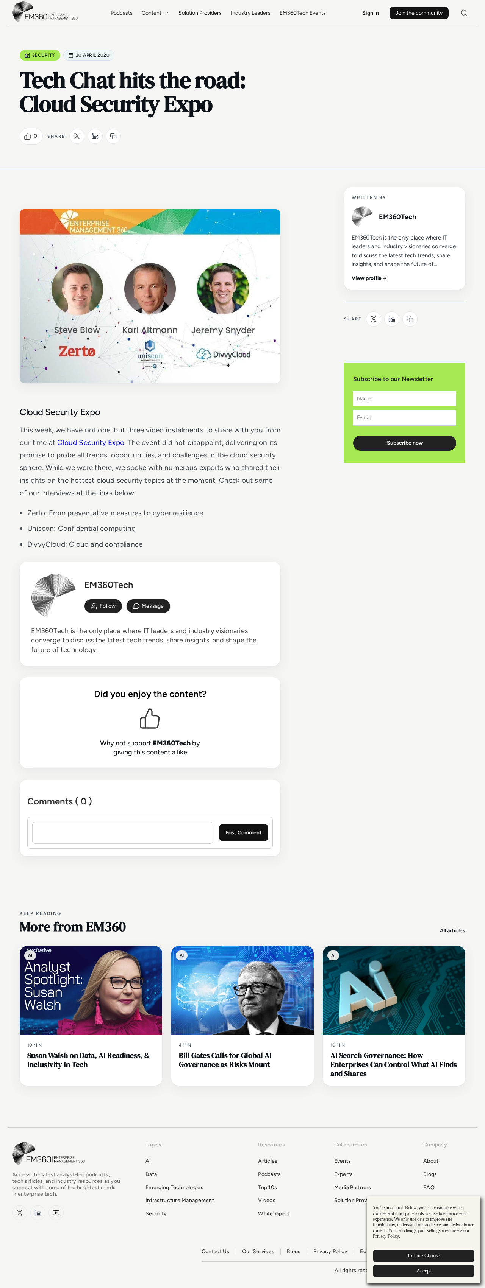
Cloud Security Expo (90, 442)
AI (148, 1161)
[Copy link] (113, 136)
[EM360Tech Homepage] (50, 1168)
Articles (267, 1161)
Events (342, 1161)
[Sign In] (103, 606)
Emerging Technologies (174, 1187)
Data (151, 1174)
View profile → (369, 278)
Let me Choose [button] (424, 1255)
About (430, 1161)
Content (151, 13)
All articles (452, 930)
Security (43, 55)
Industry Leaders (251, 13)
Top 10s (267, 1187)
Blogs (430, 1174)
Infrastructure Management (180, 1200)
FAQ (429, 1187)
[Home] (46, 21)
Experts (343, 1174)
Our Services (258, 1252)
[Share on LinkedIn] (95, 136)
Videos (266, 1200)
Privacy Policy (330, 1252)
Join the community (419, 13)
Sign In (370, 13)
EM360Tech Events (303, 13)
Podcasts (122, 13)
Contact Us (216, 1252)
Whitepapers (274, 1213)
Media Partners (352, 1187)
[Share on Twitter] (76, 136)
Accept (423, 1271)
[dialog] (423, 1239)
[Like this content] (27, 136)
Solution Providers (200, 13)
